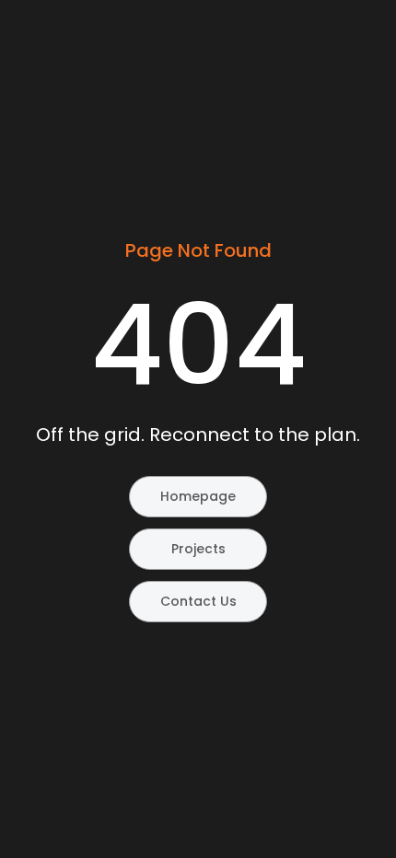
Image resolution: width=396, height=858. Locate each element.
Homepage (198, 496)
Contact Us (198, 601)
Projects (198, 548)
